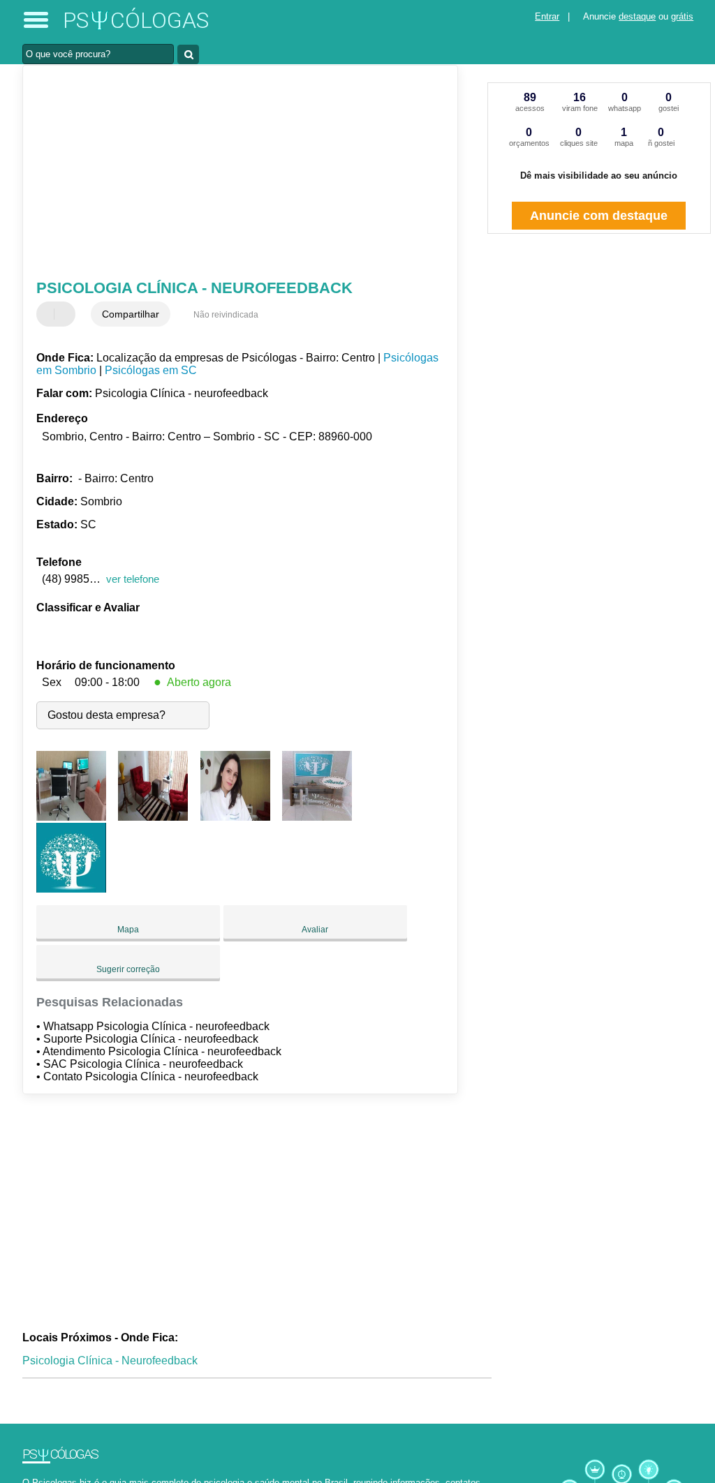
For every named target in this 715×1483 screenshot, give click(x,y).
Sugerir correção (128, 969)
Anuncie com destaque (599, 216)
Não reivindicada (225, 315)
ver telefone (132, 579)
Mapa (128, 929)
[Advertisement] (232, 173)
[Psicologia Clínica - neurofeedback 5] (71, 889)
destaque (637, 16)
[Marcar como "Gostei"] (48, 314)
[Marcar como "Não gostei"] (66, 314)
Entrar (547, 16)
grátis (682, 16)
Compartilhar (130, 314)
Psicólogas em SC (151, 370)
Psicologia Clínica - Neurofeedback (110, 1360)
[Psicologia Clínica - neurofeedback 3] (235, 817)
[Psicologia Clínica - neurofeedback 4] (317, 817)
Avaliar (315, 929)
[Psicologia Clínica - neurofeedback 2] (153, 817)
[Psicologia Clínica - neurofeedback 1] (71, 817)
